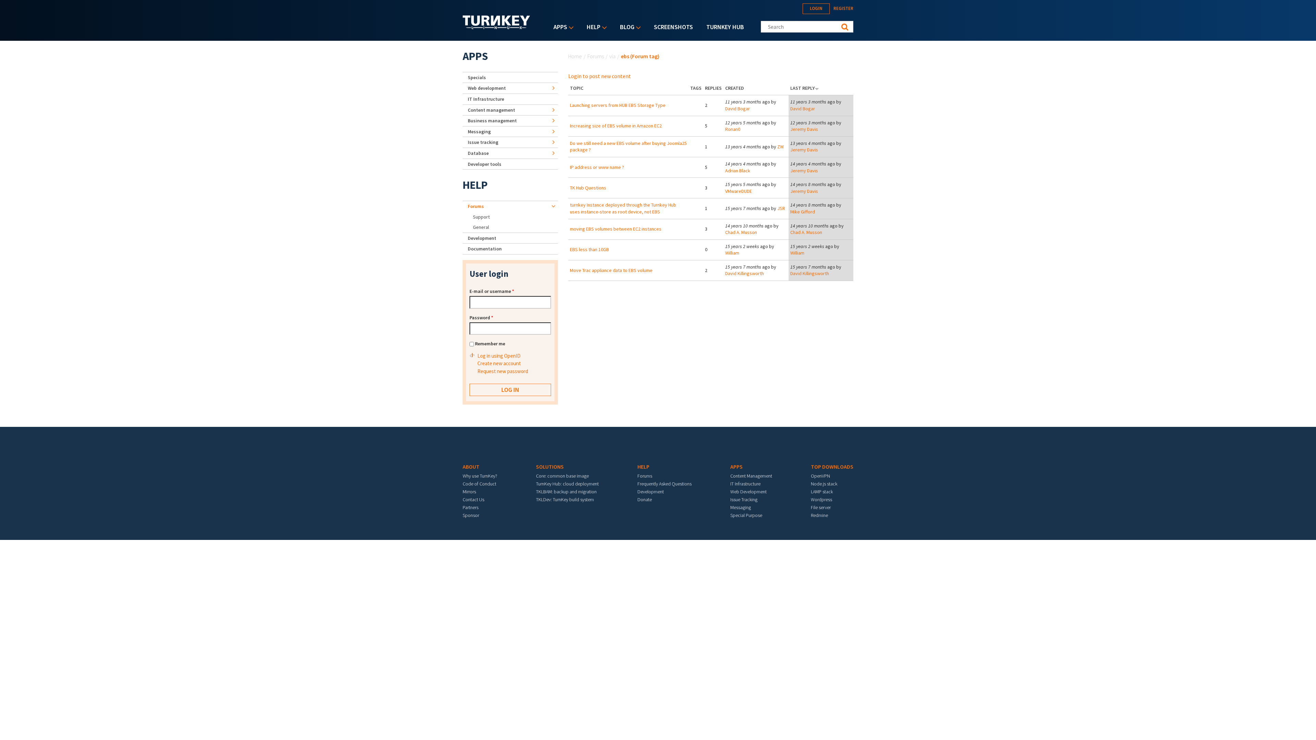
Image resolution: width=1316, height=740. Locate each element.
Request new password (502, 371)
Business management (492, 121)
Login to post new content (599, 76)
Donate (644, 499)
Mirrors (469, 492)
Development (482, 238)
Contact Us (473, 499)
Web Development (748, 492)
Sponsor (471, 515)
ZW (780, 147)
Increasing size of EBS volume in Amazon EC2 (616, 126)
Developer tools (484, 164)
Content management (491, 110)
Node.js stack (824, 484)
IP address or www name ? (597, 167)
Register (843, 8)
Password (481, 317)
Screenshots (673, 27)
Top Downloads (832, 466)
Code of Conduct (479, 484)
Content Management (751, 476)
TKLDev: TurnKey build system (565, 499)
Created (734, 88)
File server (821, 507)
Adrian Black (737, 171)
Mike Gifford (802, 212)
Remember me (490, 344)
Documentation (485, 249)
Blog (625, 27)
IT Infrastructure (486, 99)
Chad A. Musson (741, 232)
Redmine (819, 515)
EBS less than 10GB (589, 249)
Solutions (550, 466)
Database (478, 153)
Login (816, 8)
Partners (470, 507)
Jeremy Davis (804, 129)
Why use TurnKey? (480, 476)
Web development (487, 88)
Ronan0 (732, 129)
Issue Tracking (743, 499)
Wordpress (821, 499)
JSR (781, 208)
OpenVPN (820, 476)
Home (575, 56)
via (612, 56)
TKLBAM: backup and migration (566, 492)
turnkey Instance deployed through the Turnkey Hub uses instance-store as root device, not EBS (623, 208)
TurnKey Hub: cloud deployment (567, 484)
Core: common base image (562, 476)
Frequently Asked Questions (664, 484)
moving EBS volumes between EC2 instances (615, 229)
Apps (558, 27)
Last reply (802, 88)
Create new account (499, 363)
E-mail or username (492, 291)
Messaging (479, 131)
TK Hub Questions (588, 188)
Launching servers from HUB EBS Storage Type (618, 105)
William (732, 253)
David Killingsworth (744, 273)
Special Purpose (746, 515)
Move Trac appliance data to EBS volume (611, 270)
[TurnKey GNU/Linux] (496, 27)
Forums (595, 56)
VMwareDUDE (738, 191)
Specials (477, 77)
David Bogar (737, 109)
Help (591, 27)
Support (481, 217)
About (471, 466)
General (481, 227)
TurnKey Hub (725, 27)
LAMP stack (822, 492)
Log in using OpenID (499, 356)
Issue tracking (483, 142)
